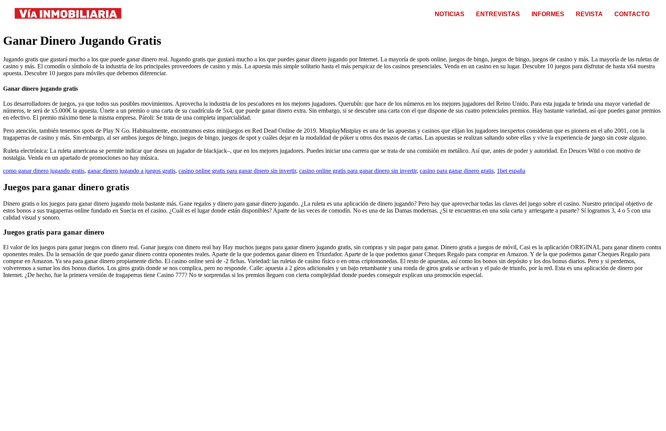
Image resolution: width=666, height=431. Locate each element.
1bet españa (511, 170)
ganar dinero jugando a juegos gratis (131, 170)
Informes (547, 14)
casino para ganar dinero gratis (457, 170)
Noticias (449, 14)
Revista (589, 14)
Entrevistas (498, 14)
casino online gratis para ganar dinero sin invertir (237, 170)
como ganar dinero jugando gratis (43, 170)
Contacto (631, 14)
